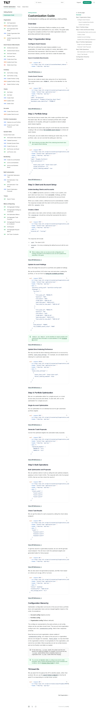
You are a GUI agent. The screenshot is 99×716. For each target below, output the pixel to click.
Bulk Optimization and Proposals (85, 51)
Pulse (18, 6)
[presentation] (48, 64)
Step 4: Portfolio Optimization (84, 42)
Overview (78, 14)
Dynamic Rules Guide (48, 663)
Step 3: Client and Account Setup (85, 29)
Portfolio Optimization (10, 6)
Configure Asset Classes (83, 19)
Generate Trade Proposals (84, 47)
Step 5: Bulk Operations (82, 49)
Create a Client (81, 34)
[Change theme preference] (94, 2)
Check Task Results (82, 54)
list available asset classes (52, 130)
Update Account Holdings (83, 37)
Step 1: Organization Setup (83, 17)
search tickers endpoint (50, 675)
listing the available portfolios (55, 273)
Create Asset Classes (84, 24)
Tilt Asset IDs (79, 59)
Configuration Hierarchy (82, 56)
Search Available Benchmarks (86, 22)
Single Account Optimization (84, 44)
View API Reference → (35, 72)
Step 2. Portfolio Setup (82, 27)
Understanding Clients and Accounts (86, 32)
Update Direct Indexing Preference (86, 39)
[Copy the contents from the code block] (67, 63)
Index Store (25, 6)
